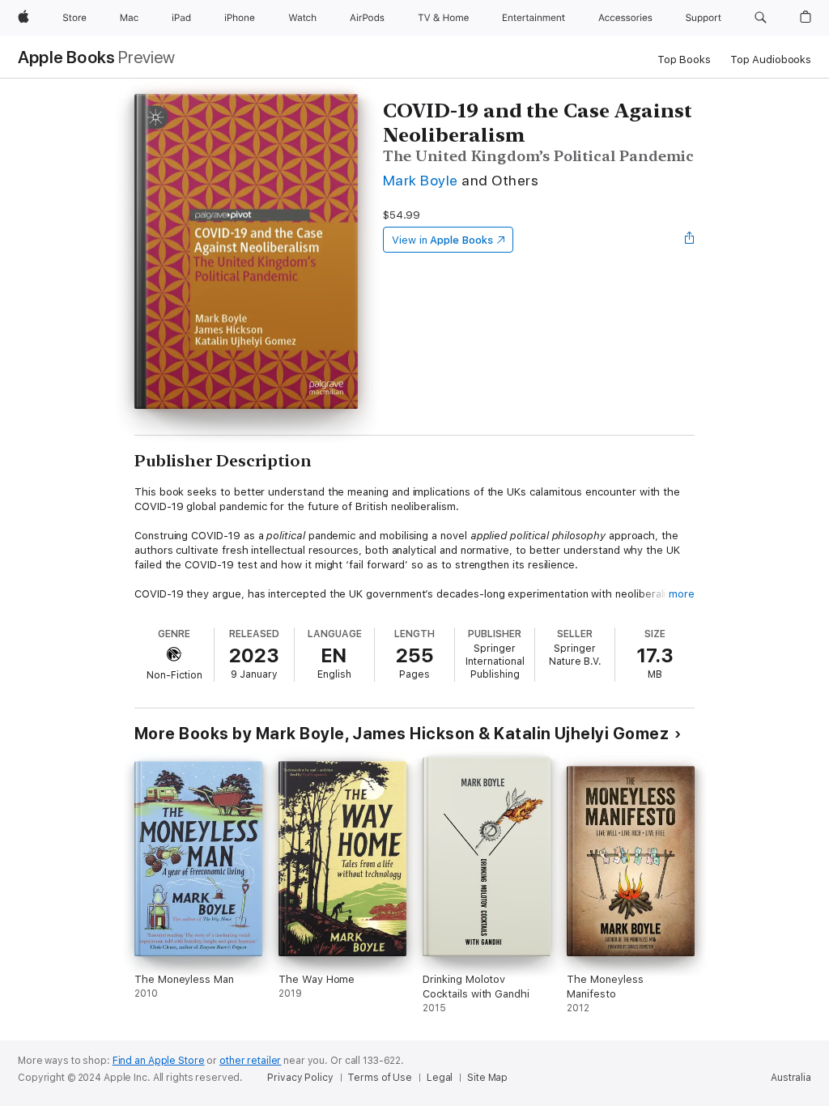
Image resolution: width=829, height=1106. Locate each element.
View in (442, 240)
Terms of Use (379, 1077)
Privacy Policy (300, 1077)
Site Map (487, 1077)
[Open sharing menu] (690, 239)
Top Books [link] (684, 59)
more (682, 594)
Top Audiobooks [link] (770, 59)
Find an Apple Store (159, 1060)
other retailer (250, 1060)
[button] (760, 18)
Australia (791, 1077)
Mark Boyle (420, 180)
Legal (440, 1077)
